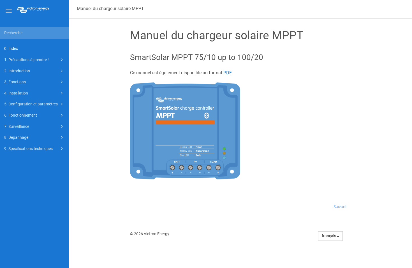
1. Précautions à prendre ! (26, 59)
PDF (227, 72)
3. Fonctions (15, 82)
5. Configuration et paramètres (31, 104)
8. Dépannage (16, 137)
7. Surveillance (16, 126)
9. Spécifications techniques (28, 148)
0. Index (11, 48)
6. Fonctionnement (20, 115)
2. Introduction (17, 71)
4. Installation (16, 93)
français (329, 236)
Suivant (340, 206)
